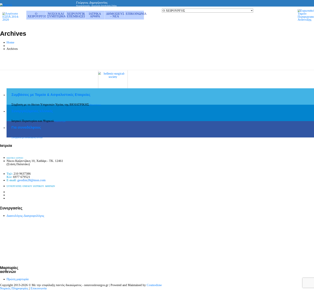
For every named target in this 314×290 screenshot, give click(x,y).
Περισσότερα (95, 105)
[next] (235, 66)
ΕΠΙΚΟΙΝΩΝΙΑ (135, 13)
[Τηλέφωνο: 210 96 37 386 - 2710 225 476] (208, 5)
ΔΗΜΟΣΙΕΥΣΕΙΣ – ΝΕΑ (115, 15)
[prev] (230, 66)
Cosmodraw (154, 285)
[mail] (214, 6)
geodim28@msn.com (31, 180)
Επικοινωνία (39, 288)
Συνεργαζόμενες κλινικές (32, 111)
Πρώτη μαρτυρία (17, 279)
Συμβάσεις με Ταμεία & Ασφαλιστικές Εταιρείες (50, 95)
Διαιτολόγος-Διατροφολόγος (25, 215)
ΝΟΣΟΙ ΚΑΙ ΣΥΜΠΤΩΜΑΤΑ (56, 15)
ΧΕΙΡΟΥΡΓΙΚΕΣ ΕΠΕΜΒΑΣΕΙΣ (76, 15)
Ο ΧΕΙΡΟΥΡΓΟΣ (37, 15)
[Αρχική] (6, 5)
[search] (220, 5)
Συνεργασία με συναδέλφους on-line (27, 137)
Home (10, 42)
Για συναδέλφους (26, 127)
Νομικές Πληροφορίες (14, 288)
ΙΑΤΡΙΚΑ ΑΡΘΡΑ (95, 15)
